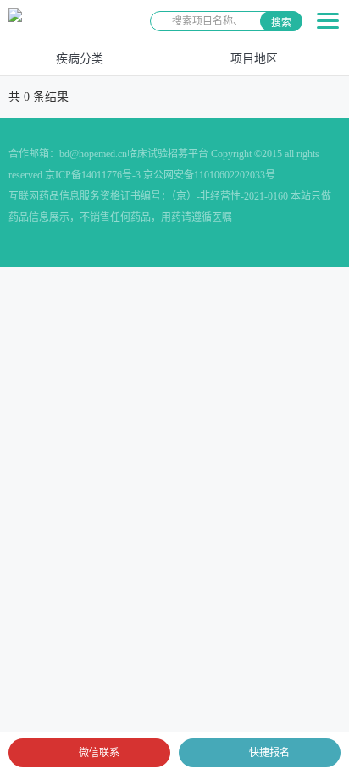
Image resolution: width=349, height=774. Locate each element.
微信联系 (99, 753)
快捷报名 (269, 753)
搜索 (281, 23)
